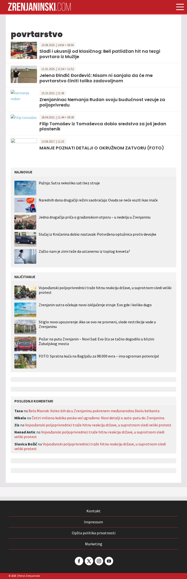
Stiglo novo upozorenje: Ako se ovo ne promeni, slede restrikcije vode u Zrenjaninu (97, 324)
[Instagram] (98, 561)
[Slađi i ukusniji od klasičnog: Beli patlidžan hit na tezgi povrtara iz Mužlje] (24, 49)
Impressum (93, 521)
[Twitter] (88, 561)
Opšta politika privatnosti (93, 532)
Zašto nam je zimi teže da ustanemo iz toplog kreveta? (84, 251)
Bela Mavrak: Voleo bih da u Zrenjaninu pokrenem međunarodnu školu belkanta (93, 410)
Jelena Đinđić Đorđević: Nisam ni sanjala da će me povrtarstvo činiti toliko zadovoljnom (96, 78)
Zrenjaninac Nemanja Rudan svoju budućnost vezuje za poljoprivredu (102, 102)
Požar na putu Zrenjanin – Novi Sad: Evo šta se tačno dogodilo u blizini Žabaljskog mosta (96, 341)
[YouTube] (108, 561)
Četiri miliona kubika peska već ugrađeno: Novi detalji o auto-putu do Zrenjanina (98, 417)
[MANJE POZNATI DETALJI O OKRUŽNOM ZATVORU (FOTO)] (24, 146)
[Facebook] (78, 561)
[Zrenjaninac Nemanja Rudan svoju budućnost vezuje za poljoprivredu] (24, 95)
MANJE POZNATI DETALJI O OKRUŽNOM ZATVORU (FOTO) (101, 148)
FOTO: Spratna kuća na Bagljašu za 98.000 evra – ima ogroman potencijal (99, 356)
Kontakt (93, 510)
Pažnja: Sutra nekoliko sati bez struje (69, 182)
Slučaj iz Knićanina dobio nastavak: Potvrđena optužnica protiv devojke (97, 234)
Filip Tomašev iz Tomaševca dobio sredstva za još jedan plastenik (102, 126)
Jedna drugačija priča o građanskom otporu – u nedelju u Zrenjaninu (94, 217)
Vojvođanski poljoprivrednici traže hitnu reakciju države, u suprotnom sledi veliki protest (105, 290)
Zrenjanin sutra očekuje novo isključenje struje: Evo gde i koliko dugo (95, 305)
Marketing (93, 543)
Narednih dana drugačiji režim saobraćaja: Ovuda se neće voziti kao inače (98, 200)
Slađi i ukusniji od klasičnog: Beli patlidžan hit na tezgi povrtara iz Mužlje (99, 54)
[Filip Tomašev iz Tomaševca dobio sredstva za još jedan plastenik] (24, 117)
